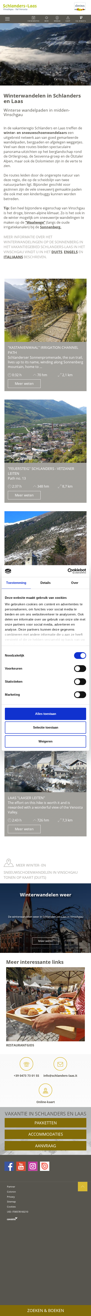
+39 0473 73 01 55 (26, 1076)
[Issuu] (44, 1166)
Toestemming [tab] (16, 582)
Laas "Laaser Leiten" (26, 797)
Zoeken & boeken (45, 1310)
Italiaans (13, 256)
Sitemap (11, 1201)
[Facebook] (9, 1166)
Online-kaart (45, 1102)
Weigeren (45, 741)
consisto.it (12, 1219)
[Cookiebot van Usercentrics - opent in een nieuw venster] (67, 571)
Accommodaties (45, 1134)
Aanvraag (45, 1146)
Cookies (11, 1206)
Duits (56, 251)
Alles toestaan (45, 714)
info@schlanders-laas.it (60, 1076)
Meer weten (24, 383)
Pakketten (45, 1123)
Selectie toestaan (45, 727)
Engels (71, 251)
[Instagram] (32, 1166)
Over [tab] (74, 582)
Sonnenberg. (50, 227)
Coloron (11, 1191)
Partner (11, 1186)
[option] (45, 54)
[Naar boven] (82, 1186)
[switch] (80, 668)
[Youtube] (21, 1166)
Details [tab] (45, 582)
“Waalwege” (35, 222)
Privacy (11, 1196)
